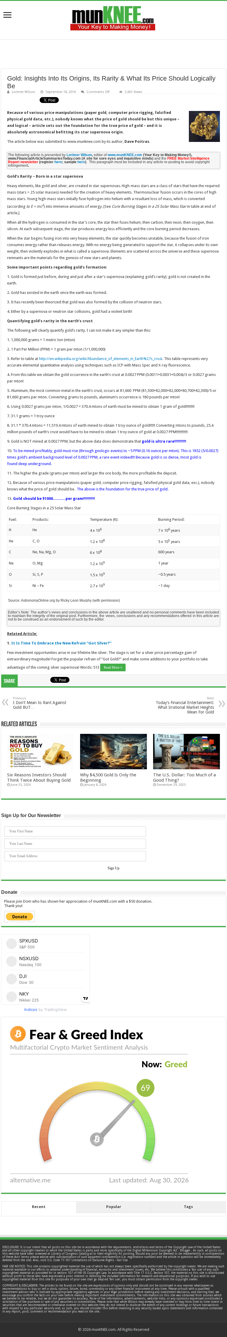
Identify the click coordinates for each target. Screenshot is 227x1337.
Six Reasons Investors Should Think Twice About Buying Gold (39, 777)
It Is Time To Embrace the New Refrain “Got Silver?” (61, 643)
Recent (39, 1207)
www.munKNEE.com (125, 155)
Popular (113, 1207)
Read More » (113, 667)
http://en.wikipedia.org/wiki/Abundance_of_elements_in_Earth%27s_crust (100, 358)
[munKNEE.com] (112, 16)
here (58, 162)
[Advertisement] (113, 54)
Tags (188, 1207)
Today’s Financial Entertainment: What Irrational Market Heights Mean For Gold (185, 705)
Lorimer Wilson (23, 92)
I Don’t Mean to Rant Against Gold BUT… (39, 703)
